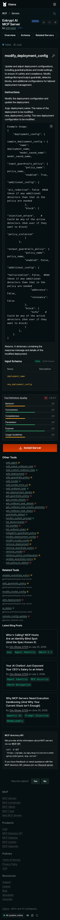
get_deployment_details (19, 492)
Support (6, 882)
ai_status (7, 608)
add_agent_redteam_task (19, 466)
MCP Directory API (12, 833)
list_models (12, 525)
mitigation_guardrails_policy (21, 532)
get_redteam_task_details (20, 503)
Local (19, 44)
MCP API (16, 744)
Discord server (45, 765)
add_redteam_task (16, 488)
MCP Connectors (11, 802)
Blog (4, 890)
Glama (5, 908)
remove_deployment (17, 544)
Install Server (32, 447)
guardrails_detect (15, 514)
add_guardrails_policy (18, 477)
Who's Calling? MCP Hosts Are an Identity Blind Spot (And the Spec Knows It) (22, 638)
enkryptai (11, 28)
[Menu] (55, 4)
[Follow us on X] (37, 915)
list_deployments (15, 521)
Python (8, 44)
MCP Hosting (9, 841)
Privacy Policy (9, 864)
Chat (4, 829)
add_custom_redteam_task (20, 469)
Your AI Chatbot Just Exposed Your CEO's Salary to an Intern (24, 667)
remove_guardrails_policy (20, 547)
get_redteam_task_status (19, 510)
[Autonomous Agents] (43, 22)
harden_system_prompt (18, 518)
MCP (4, 13)
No (45, 781)
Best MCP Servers (12, 815)
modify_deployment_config (21, 536)
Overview (10, 35)
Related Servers (45, 35)
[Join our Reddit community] (32, 915)
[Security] (49, 22)
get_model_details (16, 499)
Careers (6, 886)
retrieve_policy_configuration (22, 555)
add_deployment (15, 473)
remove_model (14, 551)
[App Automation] (55, 22)
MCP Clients (8, 806)
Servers (15, 13)
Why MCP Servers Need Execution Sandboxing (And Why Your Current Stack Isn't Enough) (27, 702)
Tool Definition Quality (15, 398)
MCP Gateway (10, 837)
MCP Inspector (10, 846)
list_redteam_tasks (16, 529)
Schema (25, 35)
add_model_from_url (17, 484)
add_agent (11, 462)
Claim (20, 28)
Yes (35, 781)
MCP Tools (8, 811)
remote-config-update (14, 616)
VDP (4, 868)
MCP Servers (9, 798)
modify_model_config (17, 540)
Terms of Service (11, 859)
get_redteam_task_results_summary (25, 507)
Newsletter (8, 894)
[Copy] (51, 126)
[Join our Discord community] (28, 915)
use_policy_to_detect (17, 562)
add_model (12, 481)
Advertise (7, 899)
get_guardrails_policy (17, 495)
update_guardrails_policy (19, 559)
